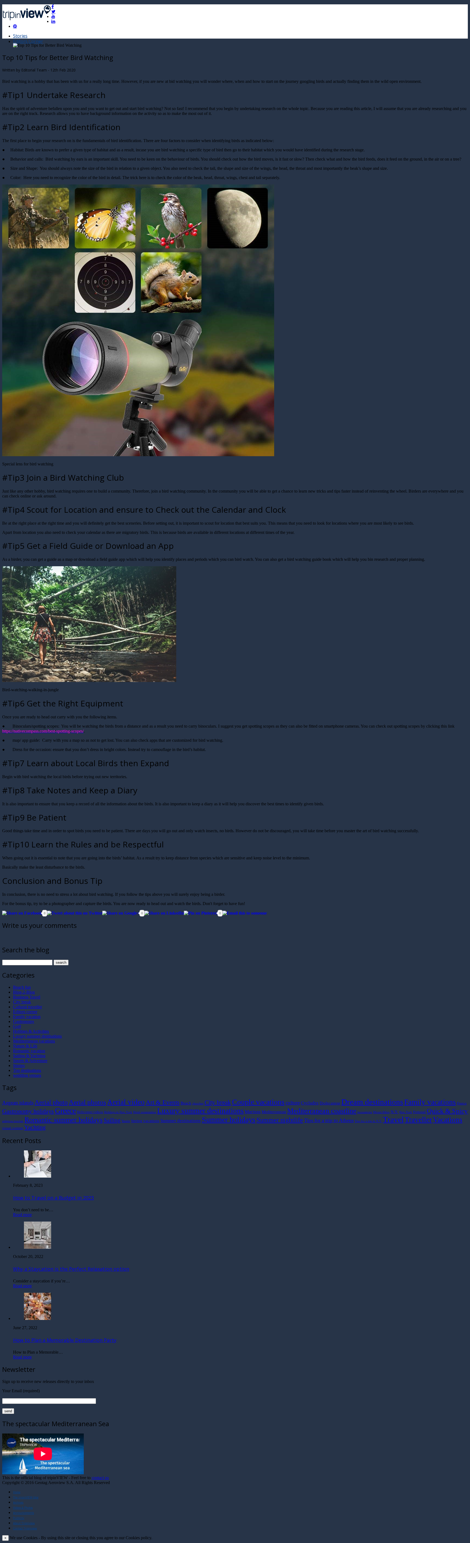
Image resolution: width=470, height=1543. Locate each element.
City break (22, 1002)
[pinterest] (15, 26)
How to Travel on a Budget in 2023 (53, 1197)
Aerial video (126, 1102)
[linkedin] (53, 21)
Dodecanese (330, 1103)
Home (16, 1492)
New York (405, 1112)
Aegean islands (17, 1103)
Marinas (253, 1111)
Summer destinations (180, 1120)
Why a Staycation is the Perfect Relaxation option (71, 1269)
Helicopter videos (90, 1112)
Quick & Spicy (447, 1111)
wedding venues (27, 1075)
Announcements (23, 1513)
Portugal (419, 1112)
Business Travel (26, 997)
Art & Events (163, 1102)
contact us (100, 1477)
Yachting (35, 1127)
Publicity (18, 1518)
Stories (20, 36)
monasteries (364, 1112)
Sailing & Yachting (29, 1055)
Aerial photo (51, 1102)
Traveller (418, 1120)
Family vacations (430, 1102)
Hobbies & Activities (31, 1031)
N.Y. (394, 1111)
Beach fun (22, 987)
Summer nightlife (279, 1119)
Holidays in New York (118, 1112)
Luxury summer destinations (37, 1036)
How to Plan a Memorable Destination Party (64, 1340)
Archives (18, 1502)
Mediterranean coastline (321, 1111)
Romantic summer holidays (63, 1120)
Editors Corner (28, 41)
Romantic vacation (29, 1051)
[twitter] (53, 11)
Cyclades (310, 1103)
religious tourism (12, 1121)
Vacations (447, 1120)
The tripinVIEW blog (25, 1497)
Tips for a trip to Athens (329, 1120)
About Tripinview (24, 1523)
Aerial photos (87, 1102)
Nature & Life (25, 1046)
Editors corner (25, 1011)
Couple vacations (258, 1102)
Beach (186, 1103)
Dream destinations (372, 1101)
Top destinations (27, 1070)
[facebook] (52, 6)
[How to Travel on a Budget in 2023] (37, 1176)
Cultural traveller (27, 1006)
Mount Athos (381, 1112)
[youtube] (53, 16)
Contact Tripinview (25, 1528)
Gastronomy (23, 1021)
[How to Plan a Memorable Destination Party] (37, 1318)
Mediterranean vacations (34, 1041)
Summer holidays (228, 1119)
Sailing (112, 1120)
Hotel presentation (144, 1112)
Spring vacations (145, 1120)
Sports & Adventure (30, 1060)
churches (197, 1103)
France (462, 1103)
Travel (393, 1119)
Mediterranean (274, 1111)
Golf (17, 1026)
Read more (22, 1214)
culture (293, 1103)
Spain (126, 1121)
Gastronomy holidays (28, 1111)
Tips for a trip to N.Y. (368, 1121)
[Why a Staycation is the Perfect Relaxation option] (37, 1247)
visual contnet (12, 1128)
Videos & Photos (23, 1508)
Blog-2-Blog (24, 992)
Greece (65, 1110)
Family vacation (27, 1016)
